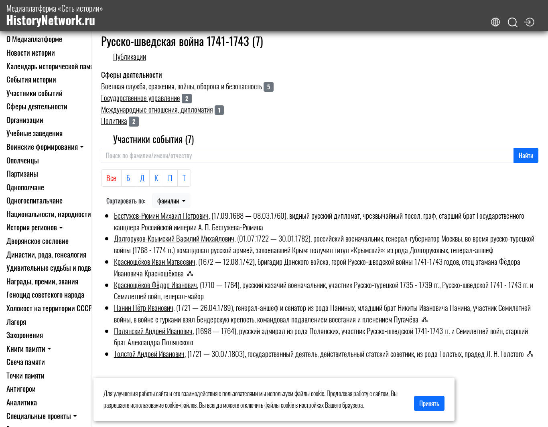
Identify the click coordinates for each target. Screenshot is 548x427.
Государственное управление (140, 97)
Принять (429, 403)
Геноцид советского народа (45, 294)
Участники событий (34, 93)
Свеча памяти (25, 361)
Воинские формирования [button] (42, 146)
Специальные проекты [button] (38, 415)
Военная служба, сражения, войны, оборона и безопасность (181, 86)
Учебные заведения (34, 133)
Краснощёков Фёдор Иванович (155, 284)
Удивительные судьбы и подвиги (53, 267)
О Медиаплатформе (34, 38)
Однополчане (25, 187)
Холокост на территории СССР (49, 308)
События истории (31, 79)
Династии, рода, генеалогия (46, 254)
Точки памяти (25, 375)
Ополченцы (22, 160)
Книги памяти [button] (25, 348)
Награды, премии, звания (42, 281)
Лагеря (16, 321)
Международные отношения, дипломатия (157, 109)
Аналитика (21, 402)
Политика (114, 120)
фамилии (169, 200)
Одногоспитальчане (34, 200)
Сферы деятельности (36, 106)
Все (111, 177)
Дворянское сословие (37, 240)
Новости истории (30, 52)
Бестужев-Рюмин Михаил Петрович (161, 215)
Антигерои (21, 388)
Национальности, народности (48, 214)
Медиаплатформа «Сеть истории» (54, 15)
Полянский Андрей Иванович (153, 330)
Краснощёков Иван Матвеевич (154, 261)
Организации (24, 119)
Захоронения (24, 334)
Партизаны (22, 173)
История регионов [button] (31, 227)
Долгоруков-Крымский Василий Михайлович (174, 238)
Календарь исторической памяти (53, 66)
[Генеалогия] (192, 273)
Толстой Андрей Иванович (149, 353)
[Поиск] (513, 22)
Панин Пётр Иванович (143, 307)
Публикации (129, 56)
